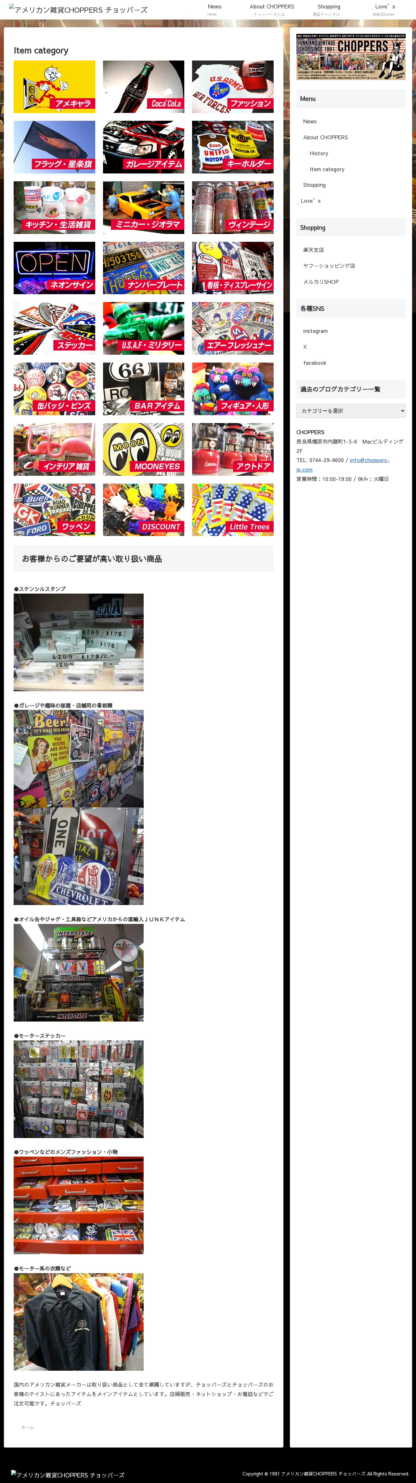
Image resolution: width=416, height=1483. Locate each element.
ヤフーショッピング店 (328, 265)
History (318, 153)
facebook (314, 362)
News (309, 121)
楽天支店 (313, 249)
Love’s (310, 200)
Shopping (314, 184)
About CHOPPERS (325, 137)
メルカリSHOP (320, 281)
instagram (315, 330)
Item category (326, 168)
